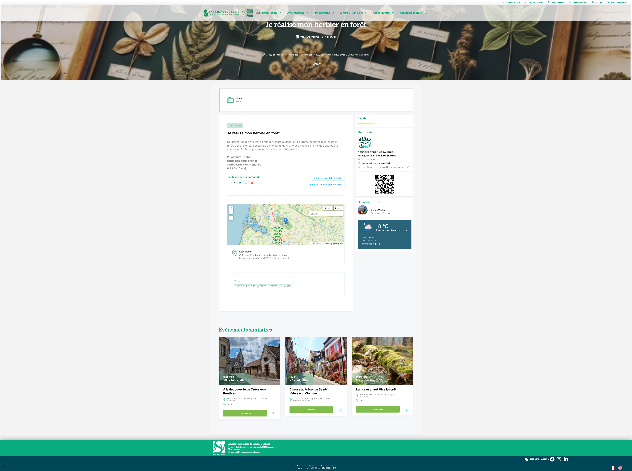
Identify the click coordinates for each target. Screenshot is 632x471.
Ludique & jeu (235, 125)
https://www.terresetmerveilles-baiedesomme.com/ (385, 167)
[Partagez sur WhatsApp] (246, 182)
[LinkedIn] (240, 182)
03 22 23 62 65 (368, 159)
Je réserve (245, 413)
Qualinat (285, 286)
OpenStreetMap (325, 244)
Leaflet (312, 244)
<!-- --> (285, 224)
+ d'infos (311, 409)
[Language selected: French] (618, 467)
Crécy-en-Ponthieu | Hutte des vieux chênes (289, 54)
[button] (426, 12)
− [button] (231, 212)
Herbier (273, 286)
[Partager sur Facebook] (234, 182)
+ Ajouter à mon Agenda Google (326, 184)
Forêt (263, 286)
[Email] (252, 182)
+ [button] (231, 207)
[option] (621, 468)
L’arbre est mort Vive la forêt (376, 389)
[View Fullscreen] (231, 218)
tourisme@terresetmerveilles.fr (376, 163)
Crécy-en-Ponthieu (245, 286)
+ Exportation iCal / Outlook (328, 178)
